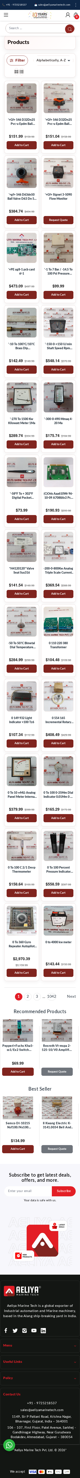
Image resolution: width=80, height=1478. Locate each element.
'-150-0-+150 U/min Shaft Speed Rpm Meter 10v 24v (58, 347)
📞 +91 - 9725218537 (14, 5)
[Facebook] (5, 1330)
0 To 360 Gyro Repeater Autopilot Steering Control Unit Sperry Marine (21, 945)
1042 (51, 997)
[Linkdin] (43, 1330)
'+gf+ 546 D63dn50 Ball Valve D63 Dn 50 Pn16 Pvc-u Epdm (21, 197)
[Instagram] (24, 1330)
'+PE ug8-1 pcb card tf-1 (21, 271)
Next (71, 997)
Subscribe (64, 1191)
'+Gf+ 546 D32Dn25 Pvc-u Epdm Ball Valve (21, 122)
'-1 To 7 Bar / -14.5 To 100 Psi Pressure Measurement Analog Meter (58, 272)
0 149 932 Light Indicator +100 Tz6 (21, 720)
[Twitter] (15, 1330)
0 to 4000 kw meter (58, 942)
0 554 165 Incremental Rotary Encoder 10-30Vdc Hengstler (58, 720)
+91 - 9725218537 (42, 1403)
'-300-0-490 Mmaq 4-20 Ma (58, 421)
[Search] (69, 29)
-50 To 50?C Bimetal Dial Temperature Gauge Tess (21, 646)
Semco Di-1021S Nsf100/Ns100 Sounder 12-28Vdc (17, 1126)
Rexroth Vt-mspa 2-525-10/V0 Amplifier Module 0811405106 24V (57, 1048)
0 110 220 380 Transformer (58, 645)
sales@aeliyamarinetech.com (41, 1410)
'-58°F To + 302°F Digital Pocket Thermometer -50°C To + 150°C (21, 496)
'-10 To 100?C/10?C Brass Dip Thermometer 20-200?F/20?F (21, 347)
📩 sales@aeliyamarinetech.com (52, 5)
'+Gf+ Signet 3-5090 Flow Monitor (58, 196)
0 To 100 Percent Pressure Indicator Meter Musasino (58, 870)
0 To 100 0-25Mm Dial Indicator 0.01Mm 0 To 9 (58, 795)
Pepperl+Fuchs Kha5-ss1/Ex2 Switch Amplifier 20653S (17, 1048)
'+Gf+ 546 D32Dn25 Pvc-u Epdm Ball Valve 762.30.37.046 (58, 122)
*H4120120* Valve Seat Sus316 (21, 570)
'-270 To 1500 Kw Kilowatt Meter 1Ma (21, 421)
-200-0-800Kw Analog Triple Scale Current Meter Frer (58, 571)
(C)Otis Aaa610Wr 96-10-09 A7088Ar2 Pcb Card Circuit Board (58, 496)
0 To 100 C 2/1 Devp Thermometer (21, 869)
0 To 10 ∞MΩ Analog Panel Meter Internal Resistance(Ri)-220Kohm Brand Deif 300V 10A (21, 795)
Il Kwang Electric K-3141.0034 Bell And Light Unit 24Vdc (57, 1126)
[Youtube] (33, 1330)
